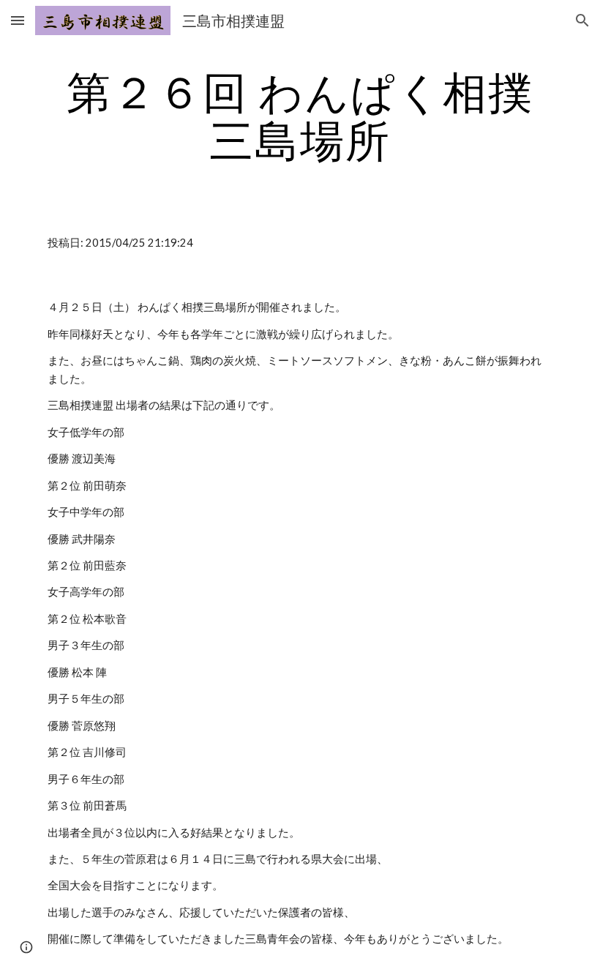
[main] (300, 115)
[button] (17, 20)
